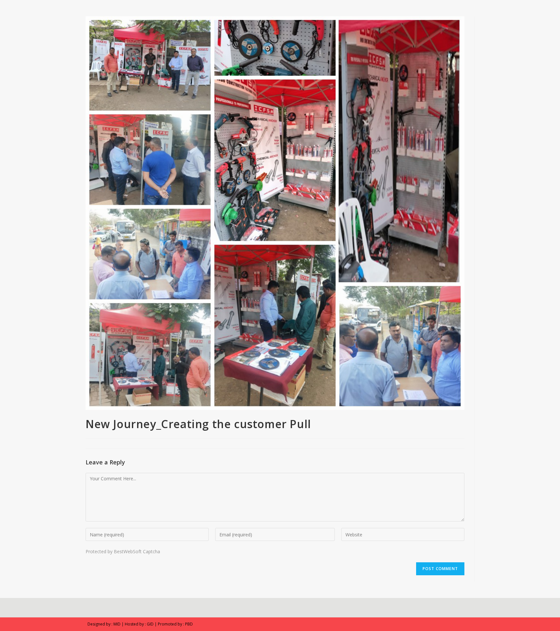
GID (150, 624)
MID (117, 624)
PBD (189, 624)
